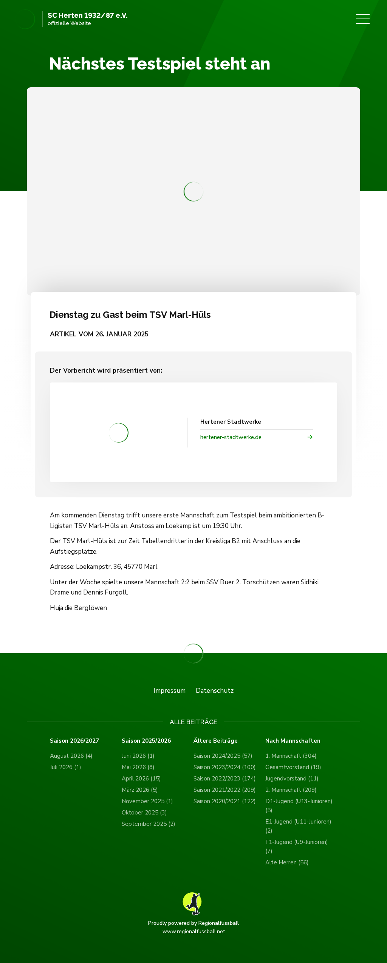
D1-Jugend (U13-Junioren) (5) (299, 805)
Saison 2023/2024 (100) (225, 767)
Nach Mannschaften (292, 741)
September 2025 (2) (148, 824)
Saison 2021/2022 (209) (225, 790)
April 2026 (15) (141, 778)
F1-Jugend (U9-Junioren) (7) (296, 846)
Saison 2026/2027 (74, 741)
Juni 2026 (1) (138, 756)
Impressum (169, 690)
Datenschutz (215, 690)
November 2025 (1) (147, 801)
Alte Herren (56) (287, 862)
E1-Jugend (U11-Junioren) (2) (298, 826)
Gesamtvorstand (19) (293, 767)
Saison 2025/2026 (146, 741)
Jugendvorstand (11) (292, 778)
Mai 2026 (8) (138, 767)
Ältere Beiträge (216, 741)
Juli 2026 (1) (65, 767)
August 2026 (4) (71, 756)
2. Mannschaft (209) (291, 790)
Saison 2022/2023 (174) (225, 778)
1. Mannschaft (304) (291, 756)
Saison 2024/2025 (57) (223, 756)
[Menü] (362, 19)
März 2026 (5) (140, 790)
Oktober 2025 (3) (144, 812)
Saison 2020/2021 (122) (225, 801)
